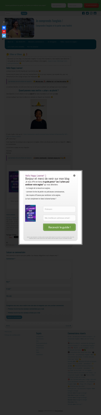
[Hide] (3, 39)
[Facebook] (4, 28)
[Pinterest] (4, 32)
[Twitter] (4, 36)
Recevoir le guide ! (59, 227)
